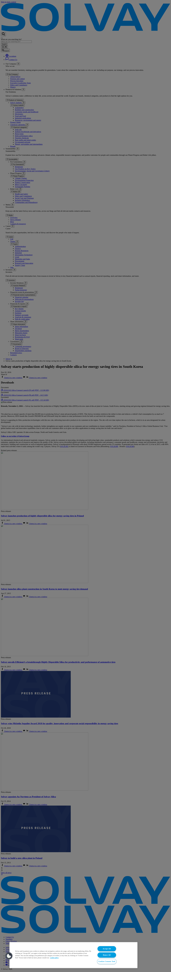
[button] (9, 956)
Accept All (107, 949)
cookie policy (54, 958)
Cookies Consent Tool (106, 961)
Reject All (107, 955)
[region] (73, 955)
